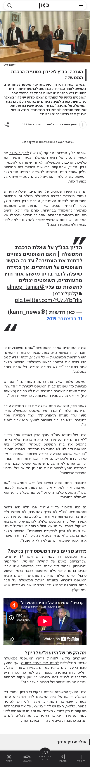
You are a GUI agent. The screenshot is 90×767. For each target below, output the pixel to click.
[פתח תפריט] (81, 5)
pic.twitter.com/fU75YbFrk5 (48, 300)
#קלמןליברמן (67, 294)
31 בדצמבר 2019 (64, 319)
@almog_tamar (26, 287)
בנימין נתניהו (21, 158)
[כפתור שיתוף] (6, 124)
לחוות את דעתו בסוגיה (40, 663)
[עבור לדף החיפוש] (9, 5)
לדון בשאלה (19, 153)
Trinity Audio (47, 142)
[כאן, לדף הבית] (44, 5)
